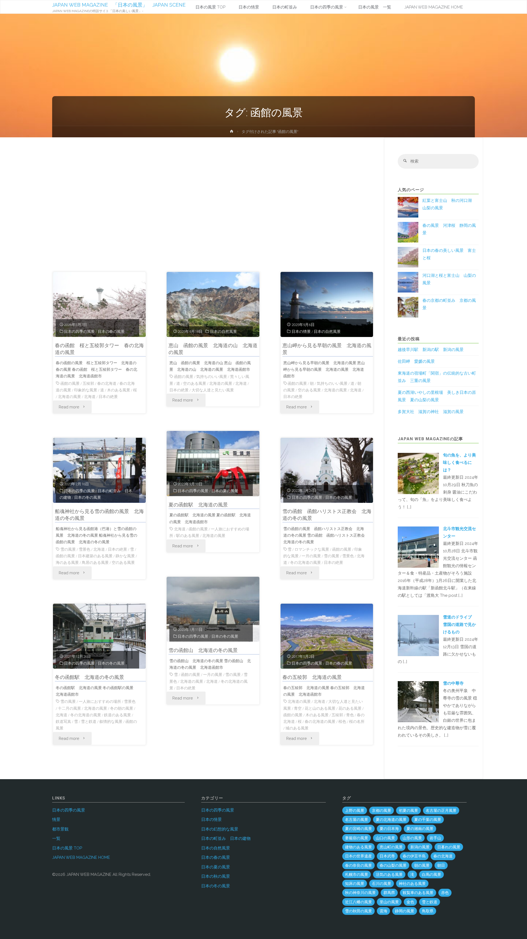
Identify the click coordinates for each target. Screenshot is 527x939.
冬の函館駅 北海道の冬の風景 (89, 677)
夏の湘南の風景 (420, 828)
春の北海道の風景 (320, 721)
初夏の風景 (408, 810)
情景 (56, 819)
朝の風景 (422, 865)
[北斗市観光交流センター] (418, 546)
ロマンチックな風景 (312, 549)
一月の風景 (311, 556)
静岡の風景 (404, 911)
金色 (410, 902)
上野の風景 (354, 810)
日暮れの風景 (448, 847)
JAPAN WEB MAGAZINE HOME (81, 857)
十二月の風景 (69, 708)
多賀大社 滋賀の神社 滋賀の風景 (431, 411)
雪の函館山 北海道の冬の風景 (203, 650)
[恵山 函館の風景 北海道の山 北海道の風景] (213, 304)
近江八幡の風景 (358, 902)
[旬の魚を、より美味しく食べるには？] (418, 472)
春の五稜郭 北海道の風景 (312, 677)
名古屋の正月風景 (441, 810)
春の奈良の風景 (358, 865)
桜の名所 (357, 721)
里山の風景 (389, 902)
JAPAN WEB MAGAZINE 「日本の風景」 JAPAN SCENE (119, 5)
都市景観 (60, 829)
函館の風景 (70, 383)
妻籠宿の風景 (356, 838)
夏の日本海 (389, 828)
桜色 (342, 721)
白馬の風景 (431, 874)
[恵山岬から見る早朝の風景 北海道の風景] (327, 304)
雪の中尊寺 (453, 683)
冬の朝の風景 (121, 708)
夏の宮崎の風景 (358, 828)
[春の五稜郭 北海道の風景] (327, 636)
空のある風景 (194, 383)
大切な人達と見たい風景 (213, 390)
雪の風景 (68, 549)
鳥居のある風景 (95, 562)
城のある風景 (297, 728)
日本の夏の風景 (224, 491)
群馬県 (389, 892)
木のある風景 (118, 390)
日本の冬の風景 (87, 497)
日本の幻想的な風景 (219, 829)
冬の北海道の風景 (305, 562)
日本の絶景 (108, 396)
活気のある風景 (389, 874)
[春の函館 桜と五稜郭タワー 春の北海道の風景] (99, 304)
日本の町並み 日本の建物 (226, 838)
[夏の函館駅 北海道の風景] (213, 463)
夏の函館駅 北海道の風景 (198, 505)
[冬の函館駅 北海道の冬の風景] (99, 636)
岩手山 (435, 838)
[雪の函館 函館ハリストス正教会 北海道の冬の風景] (327, 470)
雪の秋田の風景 (358, 911)
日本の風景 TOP (67, 848)
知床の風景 (354, 883)
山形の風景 (412, 838)
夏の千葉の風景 (427, 819)
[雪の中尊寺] (418, 701)
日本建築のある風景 (95, 556)
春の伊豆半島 (414, 856)
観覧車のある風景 (418, 892)
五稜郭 (88, 383)
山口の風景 (385, 838)
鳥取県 (427, 911)
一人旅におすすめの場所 (100, 701)
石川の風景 (381, 883)
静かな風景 (125, 556)
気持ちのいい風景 (211, 376)
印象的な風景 (85, 390)
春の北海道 (106, 383)
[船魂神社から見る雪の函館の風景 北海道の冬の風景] (99, 470)
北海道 (90, 396)
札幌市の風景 (356, 874)
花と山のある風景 (320, 708)
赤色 (445, 892)
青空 (298, 708)
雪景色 (84, 549)
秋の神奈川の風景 (360, 892)
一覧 (56, 838)
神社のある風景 (412, 883)
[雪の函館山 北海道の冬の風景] (213, 609)
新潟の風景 (420, 847)
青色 (350, 715)
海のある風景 (67, 562)
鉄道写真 (63, 721)
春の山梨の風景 (393, 865)
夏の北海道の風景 (391, 819)
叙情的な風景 (110, 721)
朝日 (441, 865)
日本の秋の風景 (215, 876)
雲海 (383, 911)
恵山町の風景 (391, 847)
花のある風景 (349, 708)
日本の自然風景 (223, 331)
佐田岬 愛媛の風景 (416, 361)
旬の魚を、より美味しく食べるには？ (459, 462)
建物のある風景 (358, 847)
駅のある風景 (187, 535)
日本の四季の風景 (79, 331)
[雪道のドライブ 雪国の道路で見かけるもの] (418, 634)
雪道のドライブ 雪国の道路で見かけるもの (459, 624)
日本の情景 (301, 331)
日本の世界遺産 (358, 856)
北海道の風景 (69, 396)
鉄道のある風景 (117, 715)
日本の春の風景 (111, 331)
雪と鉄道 (88, 721)
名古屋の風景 (356, 819)
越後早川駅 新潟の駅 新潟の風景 (431, 349)
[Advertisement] (213, 207)
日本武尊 (387, 856)
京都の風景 (381, 810)
